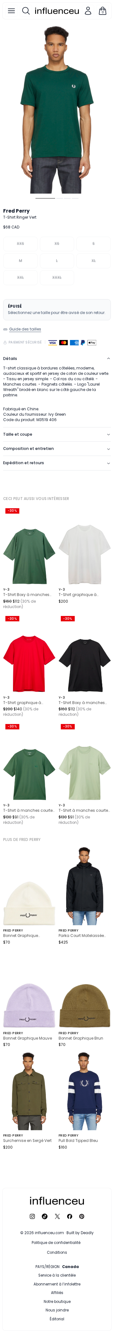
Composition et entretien (28, 448)
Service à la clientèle (57, 1275)
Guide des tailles (25, 329)
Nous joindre (57, 1310)
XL (94, 260)
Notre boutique (57, 1301)
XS (56, 243)
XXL (20, 277)
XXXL (56, 277)
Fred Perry (16, 211)
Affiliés (57, 1292)
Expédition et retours (23, 462)
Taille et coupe (17, 434)
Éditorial (57, 1319)
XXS (20, 243)
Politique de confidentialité (56, 1242)
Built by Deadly (80, 1232)
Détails (10, 358)
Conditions (57, 1252)
